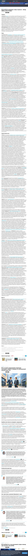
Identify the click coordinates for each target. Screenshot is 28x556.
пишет (20, 120)
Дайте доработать (13, 277)
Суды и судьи (11, 347)
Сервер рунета (4, 220)
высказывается (6, 289)
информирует (10, 34)
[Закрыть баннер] (14, 549)
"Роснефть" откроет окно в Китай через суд (17, 108)
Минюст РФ (20, 347)
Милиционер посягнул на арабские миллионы (16, 42)
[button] (5, 12)
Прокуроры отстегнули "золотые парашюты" (15, 324)
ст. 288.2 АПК (10, 434)
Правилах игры (8, 230)
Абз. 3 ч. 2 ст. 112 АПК (6, 425)
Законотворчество (11, 351)
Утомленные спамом (11, 199)
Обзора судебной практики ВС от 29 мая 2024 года (17, 428)
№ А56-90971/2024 (13, 401)
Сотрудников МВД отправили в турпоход (13, 338)
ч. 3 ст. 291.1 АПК (3, 414)
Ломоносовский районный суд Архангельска (9, 43)
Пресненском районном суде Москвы (19, 34)
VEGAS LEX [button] (9, 449)
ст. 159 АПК (13, 426)
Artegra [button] (22, 441)
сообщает (15, 174)
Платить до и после (13, 74)
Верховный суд (18, 411)
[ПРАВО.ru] (3, 1)
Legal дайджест (4, 347)
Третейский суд (4, 351)
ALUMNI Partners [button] (18, 459)
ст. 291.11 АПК (21, 496)
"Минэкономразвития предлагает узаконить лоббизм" (14, 267)
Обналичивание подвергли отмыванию (16, 90)
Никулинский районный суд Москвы (6, 54)
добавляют (10, 146)
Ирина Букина (18, 417)
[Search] (25, 1)
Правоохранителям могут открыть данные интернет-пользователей (15, 229)
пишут (2, 56)
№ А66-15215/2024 (10, 506)
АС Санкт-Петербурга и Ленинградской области (12, 402)
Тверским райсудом (4, 102)
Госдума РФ (16, 347)
